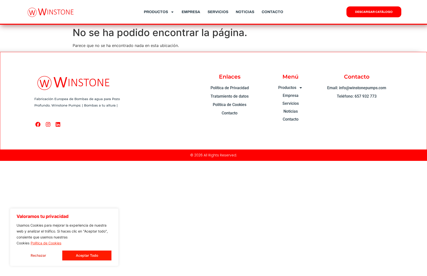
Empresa (191, 12)
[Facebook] (38, 124)
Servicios (218, 12)
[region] (64, 237)
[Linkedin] (58, 124)
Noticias (245, 12)
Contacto (272, 12)
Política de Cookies (46, 243)
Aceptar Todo (87, 255)
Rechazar (38, 255)
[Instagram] (48, 124)
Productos (156, 12)
